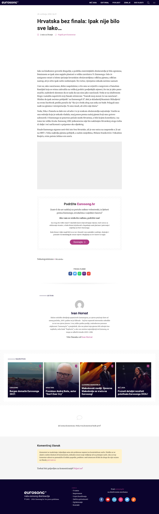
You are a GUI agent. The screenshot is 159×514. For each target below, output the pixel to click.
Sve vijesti (139, 3)
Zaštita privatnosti (80, 499)
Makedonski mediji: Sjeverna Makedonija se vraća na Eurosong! (97, 391)
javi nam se (51, 460)
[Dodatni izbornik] (154, 2)
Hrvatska (59, 259)
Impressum (77, 493)
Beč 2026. (93, 3)
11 (148, 366)
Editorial (105, 3)
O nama (76, 491)
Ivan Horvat (87, 337)
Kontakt (76, 505)
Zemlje (127, 3)
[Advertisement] (79, 53)
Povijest (116, 3)
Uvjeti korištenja (79, 496)
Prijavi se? (78, 468)
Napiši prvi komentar (67, 35)
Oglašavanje (78, 502)
